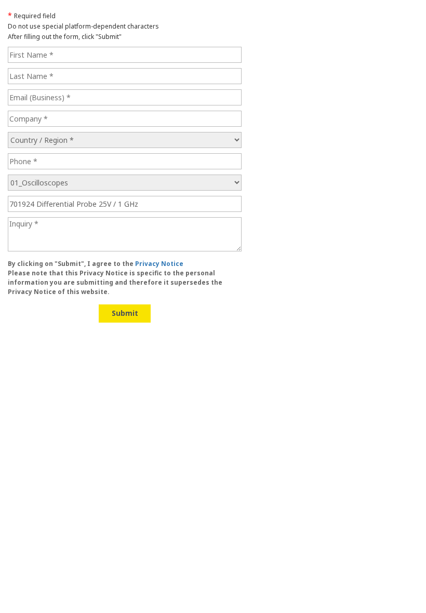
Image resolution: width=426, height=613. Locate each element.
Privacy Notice (159, 263)
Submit (125, 313)
